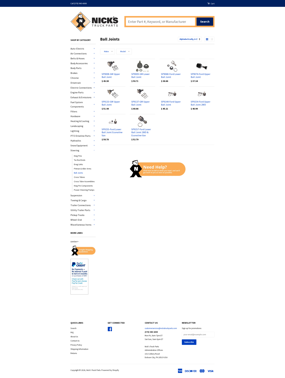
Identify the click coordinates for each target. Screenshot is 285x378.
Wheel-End (76, 219)
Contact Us (75, 341)
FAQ (72, 332)
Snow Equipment (79, 145)
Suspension (76, 195)
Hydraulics (76, 140)
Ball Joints (78, 172)
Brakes (74, 72)
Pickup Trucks (77, 215)
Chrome (75, 77)
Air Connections (79, 53)
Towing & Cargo (79, 200)
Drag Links (78, 164)
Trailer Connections (81, 205)
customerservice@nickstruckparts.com (161, 328)
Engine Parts (77, 92)
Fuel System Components (77, 104)
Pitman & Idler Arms (82, 168)
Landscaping (77, 126)
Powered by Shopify (110, 370)
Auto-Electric (77, 48)
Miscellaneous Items (81, 224)
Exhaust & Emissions (81, 97)
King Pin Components (83, 185)
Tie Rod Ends (79, 160)
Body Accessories (79, 63)
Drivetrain (76, 82)
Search (73, 328)
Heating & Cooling (80, 121)
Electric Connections (81, 87)
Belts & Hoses (78, 58)
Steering (75, 150)
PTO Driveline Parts (81, 135)
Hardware (75, 116)
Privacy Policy (76, 345)
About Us (74, 336)
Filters (74, 111)
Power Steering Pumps (84, 190)
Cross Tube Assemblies (84, 181)
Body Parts (76, 68)
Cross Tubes (79, 177)
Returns (74, 353)
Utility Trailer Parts (80, 210)
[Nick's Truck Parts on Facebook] (110, 330)
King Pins (78, 156)
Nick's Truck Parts (93, 370)
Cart (212, 3)
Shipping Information (79, 349)
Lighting (75, 130)
